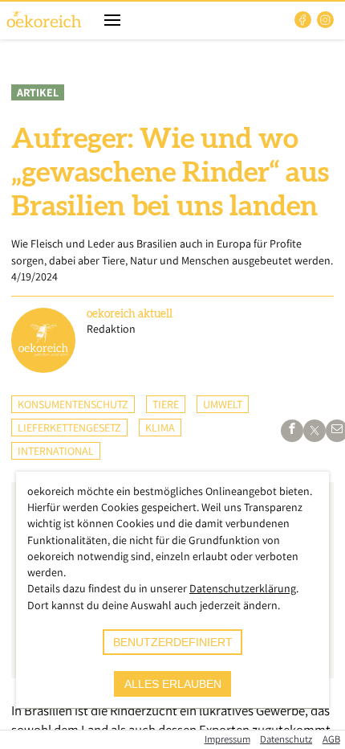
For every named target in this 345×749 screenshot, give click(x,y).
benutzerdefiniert (173, 642)
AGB (331, 739)
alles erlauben (172, 683)
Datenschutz (286, 739)
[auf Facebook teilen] (292, 431)
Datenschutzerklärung (242, 588)
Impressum (227, 739)
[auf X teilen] (314, 431)
